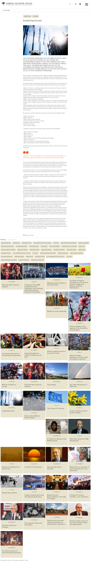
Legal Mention (21, 560)
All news (7, 10)
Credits (26, 560)
